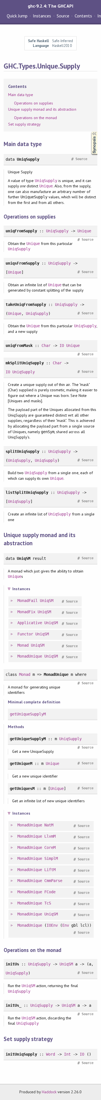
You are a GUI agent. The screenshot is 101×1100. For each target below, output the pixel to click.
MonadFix (26, 612)
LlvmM (50, 836)
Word (50, 1054)
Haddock (49, 1091)
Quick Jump (17, 16)
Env (65, 925)
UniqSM (46, 600)
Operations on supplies (33, 103)
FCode (50, 892)
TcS (47, 903)
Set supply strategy (24, 124)
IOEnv (52, 925)
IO (61, 345)
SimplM (51, 858)
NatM (48, 825)
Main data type (20, 94)
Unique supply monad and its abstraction (42, 109)
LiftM (50, 869)
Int (67, 1054)
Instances (42, 16)
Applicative (29, 623)
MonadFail (27, 600)
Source (63, 16)
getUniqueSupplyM (28, 714)
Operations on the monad (35, 117)
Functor (25, 634)
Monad (23, 645)
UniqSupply (46, 180)
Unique (46, 186)
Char (46, 345)
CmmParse (53, 880)
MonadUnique (29, 656)
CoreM (50, 847)
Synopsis (89, 131)
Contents (83, 16)
